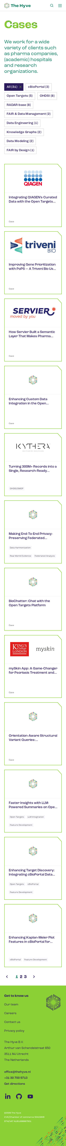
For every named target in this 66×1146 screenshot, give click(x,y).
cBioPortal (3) (38, 87)
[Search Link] (52, 5)
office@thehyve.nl (17, 1072)
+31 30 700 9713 (15, 1077)
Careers (10, 1013)
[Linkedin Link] (9, 1099)
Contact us (12, 1022)
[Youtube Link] (32, 1099)
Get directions (14, 1083)
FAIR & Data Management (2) (29, 114)
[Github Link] (21, 1099)
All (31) (12, 87)
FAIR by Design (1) (20, 150)
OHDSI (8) (47, 96)
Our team (11, 1004)
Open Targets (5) (20, 96)
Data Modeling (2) (20, 141)
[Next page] (34, 977)
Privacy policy (14, 1030)
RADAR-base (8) (19, 105)
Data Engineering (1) (22, 123)
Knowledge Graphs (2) (24, 132)
